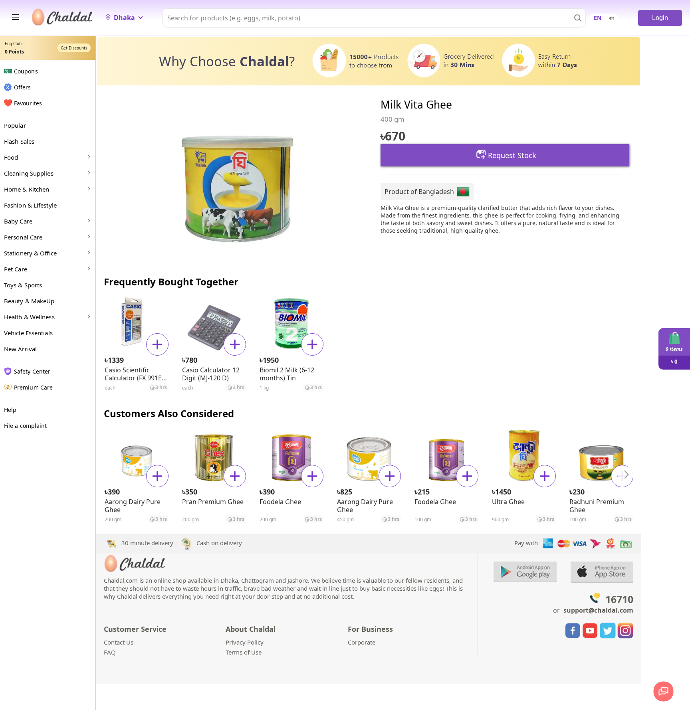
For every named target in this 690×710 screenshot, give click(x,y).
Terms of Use (244, 652)
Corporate (361, 642)
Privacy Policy (245, 642)
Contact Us (118, 642)
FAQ (110, 652)
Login (660, 17)
